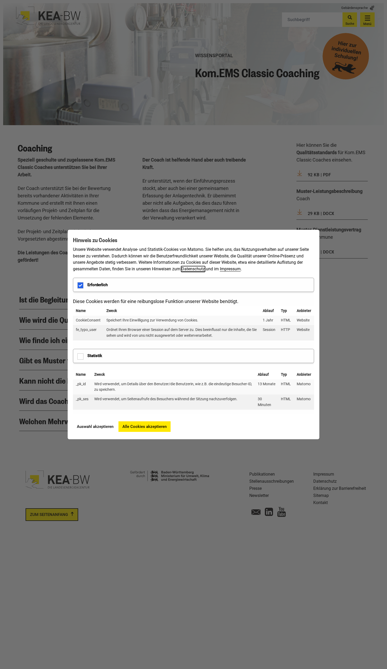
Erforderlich (97, 284)
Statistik (94, 355)
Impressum (230, 268)
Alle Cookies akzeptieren (144, 426)
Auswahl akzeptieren (95, 426)
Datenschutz (193, 268)
